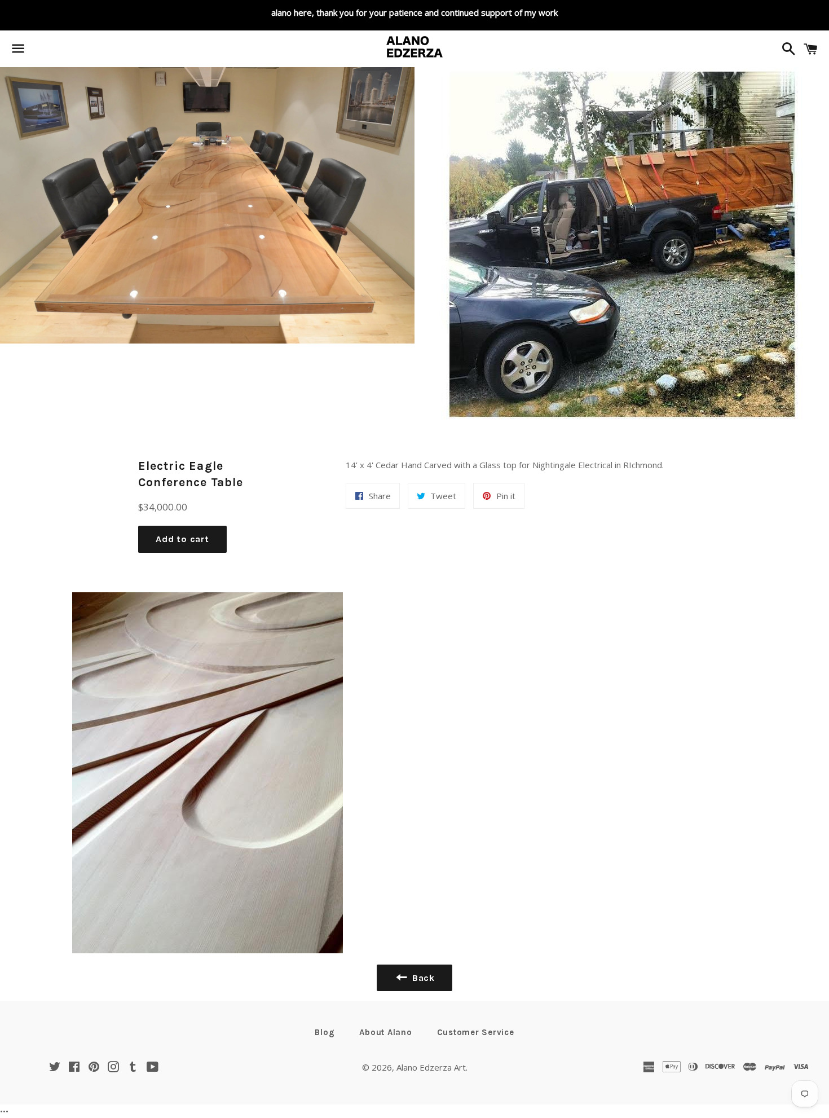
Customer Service (475, 1032)
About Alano (385, 1032)
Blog (324, 1032)
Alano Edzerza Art (431, 1067)
